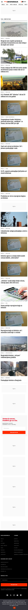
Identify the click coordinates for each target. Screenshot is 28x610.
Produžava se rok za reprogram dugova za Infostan (13, 197)
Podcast (3, 550)
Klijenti (16, 547)
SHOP (24, 1)
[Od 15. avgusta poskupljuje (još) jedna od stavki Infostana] (14, 159)
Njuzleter (16, 545)
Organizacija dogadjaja (6, 569)
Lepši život (3, 554)
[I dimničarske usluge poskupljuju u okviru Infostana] (14, 219)
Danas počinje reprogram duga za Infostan (11, 307)
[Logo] (11, 1)
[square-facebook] (7, 595)
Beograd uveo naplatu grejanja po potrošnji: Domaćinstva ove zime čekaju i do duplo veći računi (14, 43)
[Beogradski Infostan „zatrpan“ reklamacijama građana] (14, 343)
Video (2, 547)
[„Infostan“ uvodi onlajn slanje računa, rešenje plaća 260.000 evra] (14, 269)
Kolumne (3, 543)
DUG (6, 303)
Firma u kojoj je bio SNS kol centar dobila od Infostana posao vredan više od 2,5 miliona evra (14, 70)
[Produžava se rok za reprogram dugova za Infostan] (14, 184)
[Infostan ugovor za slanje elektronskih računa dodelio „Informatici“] (14, 244)
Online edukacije (4, 562)
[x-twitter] (10, 595)
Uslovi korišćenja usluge (9, 589)
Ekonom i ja (3, 571)
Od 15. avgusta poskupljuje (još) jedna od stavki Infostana (14, 172)
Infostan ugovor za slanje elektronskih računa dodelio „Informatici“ (13, 257)
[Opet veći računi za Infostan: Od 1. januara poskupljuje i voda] (14, 134)
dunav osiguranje (10, 117)
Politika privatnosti (18, 550)
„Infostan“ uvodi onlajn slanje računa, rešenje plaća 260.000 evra (13, 282)
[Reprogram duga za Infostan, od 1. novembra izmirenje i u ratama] (14, 318)
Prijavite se (14, 432)
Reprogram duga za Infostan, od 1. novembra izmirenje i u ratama (11, 331)
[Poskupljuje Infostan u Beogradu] (14, 368)
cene (7, 168)
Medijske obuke (4, 566)
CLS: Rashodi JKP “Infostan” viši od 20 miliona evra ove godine (13, 96)
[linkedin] (21, 595)
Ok (14, 607)
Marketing (16, 541)
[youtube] (17, 595)
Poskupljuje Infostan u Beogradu (11, 380)
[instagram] (14, 595)
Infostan (8, 65)
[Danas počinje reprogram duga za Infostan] (14, 294)
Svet (7, 4)
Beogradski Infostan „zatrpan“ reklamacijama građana (10, 356)
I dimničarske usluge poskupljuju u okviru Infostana (14, 232)
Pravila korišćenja (18, 552)
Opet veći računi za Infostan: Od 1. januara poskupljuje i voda (11, 147)
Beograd (8, 38)
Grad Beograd (9, 352)
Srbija (3, 4)
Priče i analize (13, 4)
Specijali (21, 4)
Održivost (3, 552)
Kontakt (16, 538)
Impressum (16, 543)
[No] (26, 604)
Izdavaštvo (3, 564)
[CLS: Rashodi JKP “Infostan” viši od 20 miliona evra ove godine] (14, 83)
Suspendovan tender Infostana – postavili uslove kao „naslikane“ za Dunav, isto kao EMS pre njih (12, 121)
